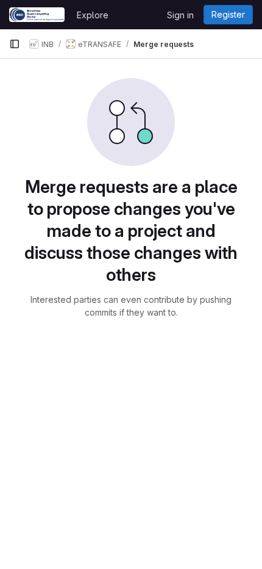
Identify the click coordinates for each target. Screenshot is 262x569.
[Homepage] (37, 14)
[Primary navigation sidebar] (14, 44)
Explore (92, 15)
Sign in (180, 15)
